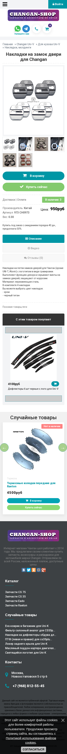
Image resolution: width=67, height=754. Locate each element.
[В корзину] (55, 383)
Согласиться (33, 749)
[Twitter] (29, 570)
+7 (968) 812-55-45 (28, 686)
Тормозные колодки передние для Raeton (31, 485)
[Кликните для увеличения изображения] (33, 100)
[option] (33, 363)
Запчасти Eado (15, 601)
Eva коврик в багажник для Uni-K (27, 626)
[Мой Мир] (39, 570)
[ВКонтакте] (24, 570)
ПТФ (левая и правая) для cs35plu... (28, 639)
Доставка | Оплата (14, 199)
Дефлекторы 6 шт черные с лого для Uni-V (33, 388)
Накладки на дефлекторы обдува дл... (30, 634)
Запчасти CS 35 (15, 596)
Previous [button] (33, 330)
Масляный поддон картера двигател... (30, 648)
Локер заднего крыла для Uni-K (26, 643)
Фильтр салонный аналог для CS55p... (30, 630)
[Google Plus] (44, 570)
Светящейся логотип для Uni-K (25, 652)
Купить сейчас (36, 187)
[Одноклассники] (34, 570)
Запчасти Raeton (16, 605)
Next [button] (33, 398)
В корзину (36, 176)
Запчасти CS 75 (15, 592)
